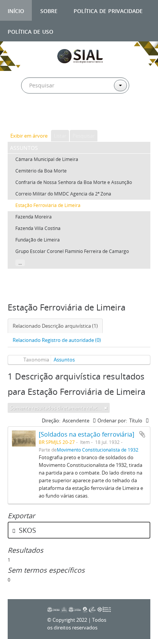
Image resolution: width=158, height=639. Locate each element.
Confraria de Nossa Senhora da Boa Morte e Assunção (73, 182)
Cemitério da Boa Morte (41, 171)
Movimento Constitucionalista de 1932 (97, 450)
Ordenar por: (112, 420)
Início (16, 10)
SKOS (26, 530)
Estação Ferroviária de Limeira (48, 205)
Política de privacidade (108, 10)
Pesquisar (83, 135)
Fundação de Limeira (37, 240)
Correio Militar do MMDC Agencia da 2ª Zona (63, 194)
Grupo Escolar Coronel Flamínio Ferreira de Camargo (72, 251)
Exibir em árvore (29, 135)
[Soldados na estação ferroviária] (86, 434)
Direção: (51, 420)
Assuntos (64, 359)
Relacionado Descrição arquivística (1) (55, 325)
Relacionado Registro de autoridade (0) (57, 340)
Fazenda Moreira (33, 217)
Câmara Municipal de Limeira (46, 159)
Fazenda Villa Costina (38, 228)
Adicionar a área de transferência (142, 434)
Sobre (49, 10)
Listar (60, 135)
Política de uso (30, 31)
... (20, 263)
